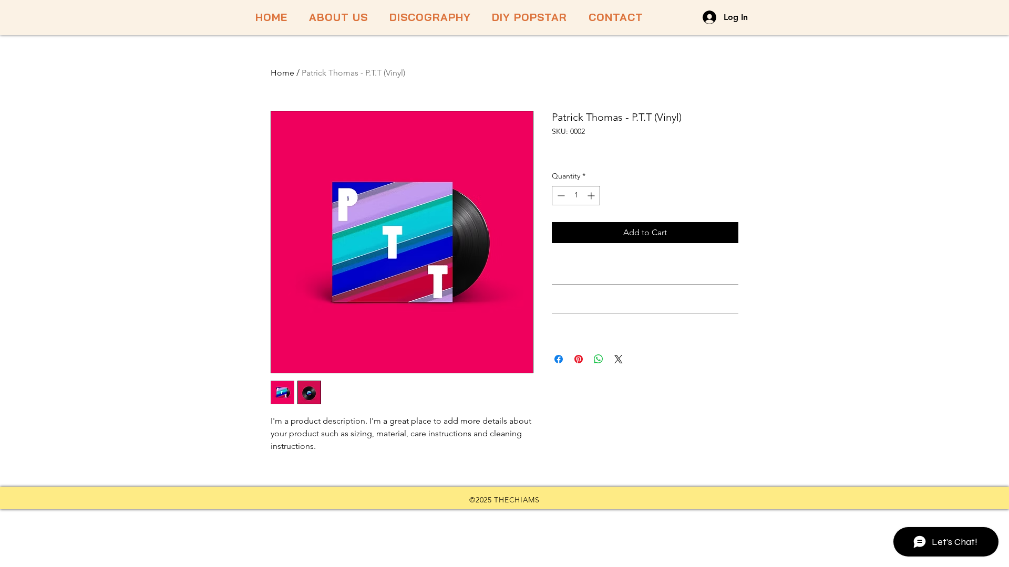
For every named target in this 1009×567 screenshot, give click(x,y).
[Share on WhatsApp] (598, 359)
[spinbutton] (576, 195)
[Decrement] (560, 195)
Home (282, 73)
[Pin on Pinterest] (578, 359)
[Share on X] (618, 359)
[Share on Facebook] (558, 359)
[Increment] (592, 195)
